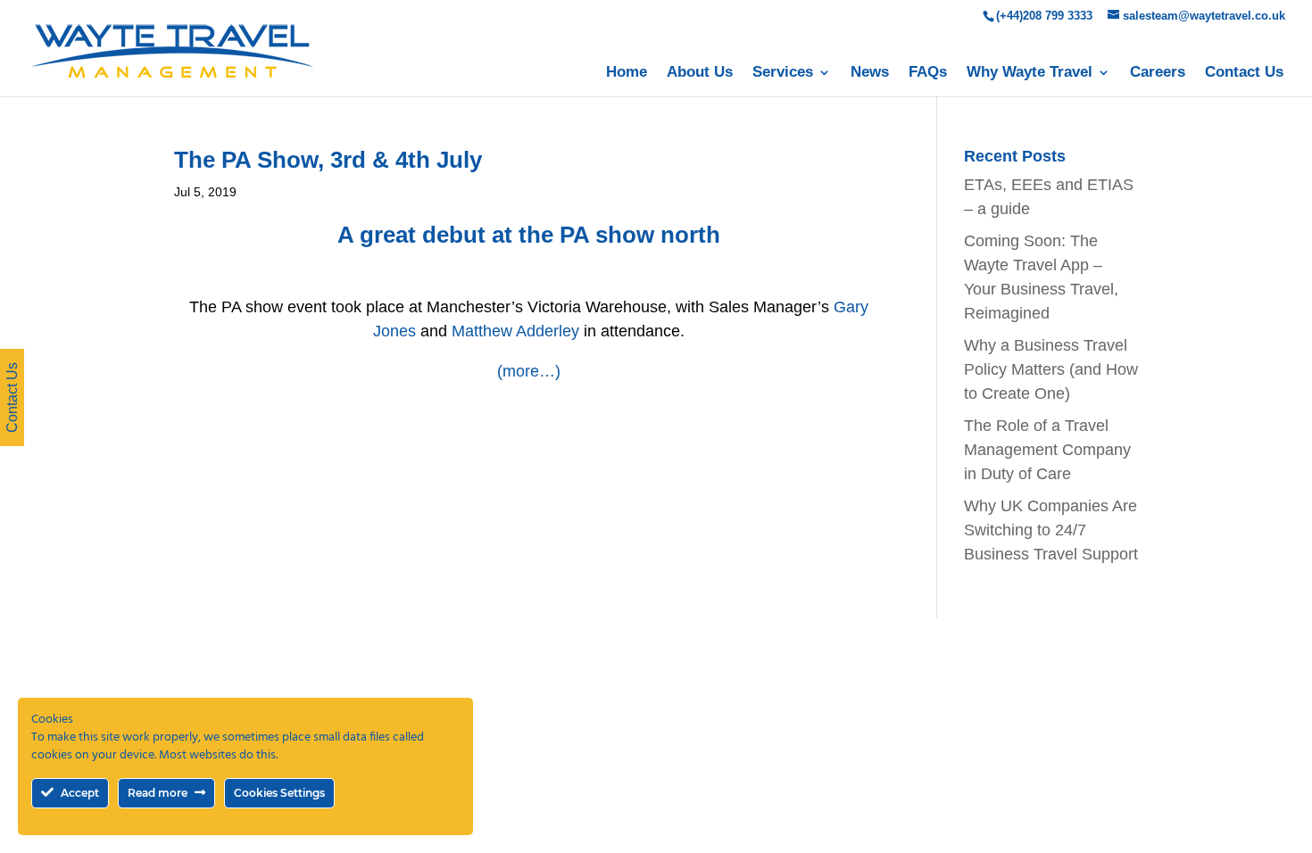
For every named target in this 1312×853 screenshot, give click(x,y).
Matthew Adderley (515, 331)
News (870, 73)
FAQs (928, 73)
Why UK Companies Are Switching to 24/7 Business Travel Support (1051, 530)
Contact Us (1244, 73)
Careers (1157, 73)
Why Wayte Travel (1029, 73)
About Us (700, 73)
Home (626, 73)
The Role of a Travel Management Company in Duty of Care (1047, 450)
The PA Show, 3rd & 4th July (328, 159)
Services (782, 73)
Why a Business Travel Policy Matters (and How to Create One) (1051, 369)
